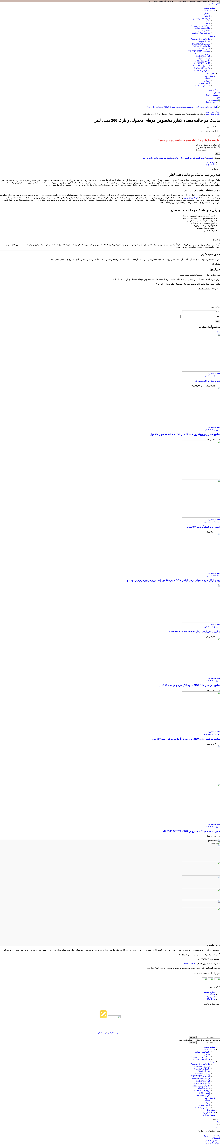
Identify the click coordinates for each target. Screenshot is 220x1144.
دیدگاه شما (214, 307)
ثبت (217, 153)
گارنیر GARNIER (202, 1095)
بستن (218, 1122)
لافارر (208, 114)
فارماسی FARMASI (201, 1086)
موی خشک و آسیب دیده (153, 158)
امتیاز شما (215, 288)
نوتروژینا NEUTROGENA (199, 1066)
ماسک (175, 158)
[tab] (211, 162)
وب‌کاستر (102, 1033)
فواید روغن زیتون (191, 197)
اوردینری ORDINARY (200, 1076)
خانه (218, 114)
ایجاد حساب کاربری (212, 1135)
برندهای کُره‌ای (203, 1088)
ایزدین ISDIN (204, 1093)
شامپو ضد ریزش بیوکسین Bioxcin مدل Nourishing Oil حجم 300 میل (185, 434)
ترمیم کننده (201, 158)
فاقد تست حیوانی (202, 1052)
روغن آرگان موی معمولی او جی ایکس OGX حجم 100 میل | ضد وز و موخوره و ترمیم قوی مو (173, 580)
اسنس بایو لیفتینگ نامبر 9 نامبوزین (202, 526)
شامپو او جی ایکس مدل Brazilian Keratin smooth (194, 631)
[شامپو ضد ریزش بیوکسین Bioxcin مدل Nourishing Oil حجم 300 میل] (201, 424)
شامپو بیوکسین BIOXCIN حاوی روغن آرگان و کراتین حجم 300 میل (186, 738)
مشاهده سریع (214, 373)
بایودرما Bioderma (202, 1074)
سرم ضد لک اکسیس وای (207, 380)
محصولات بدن (204, 1054)
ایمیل (217, 316)
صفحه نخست (209, 992)
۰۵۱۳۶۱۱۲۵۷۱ (153, 1)
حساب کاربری (209, 999)
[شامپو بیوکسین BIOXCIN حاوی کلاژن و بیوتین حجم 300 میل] (201, 675)
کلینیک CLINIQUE (202, 1069)
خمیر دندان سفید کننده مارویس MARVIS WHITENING (191, 831)
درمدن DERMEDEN (201, 1078)
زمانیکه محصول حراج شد (206, 145)
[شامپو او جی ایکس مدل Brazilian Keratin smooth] (201, 622)
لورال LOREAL (203, 1081)
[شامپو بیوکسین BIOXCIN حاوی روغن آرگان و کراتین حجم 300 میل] (201, 729)
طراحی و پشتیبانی (115, 1033)
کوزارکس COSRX (202, 1091)
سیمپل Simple (204, 1071)
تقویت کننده (190, 158)
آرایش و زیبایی (204, 83)
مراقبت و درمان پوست (200, 1057)
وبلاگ (207, 78)
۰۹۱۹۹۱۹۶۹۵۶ (189, 963)
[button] (211, 376)
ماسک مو (168, 158)
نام (218, 311)
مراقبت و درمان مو (201, 1059)
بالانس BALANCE (202, 1083)
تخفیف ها (211, 997)
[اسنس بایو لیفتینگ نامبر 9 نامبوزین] (201, 478)
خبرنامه (206, 81)
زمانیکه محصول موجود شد (205, 147)
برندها (213, 114)
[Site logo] (214, 3)
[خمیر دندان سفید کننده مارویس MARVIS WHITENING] (201, 783)
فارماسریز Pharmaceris (200, 1064)
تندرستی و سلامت (202, 86)
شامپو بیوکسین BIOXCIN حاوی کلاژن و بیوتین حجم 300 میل (189, 685)
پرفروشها (211, 158)
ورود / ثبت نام (209, 1115)
